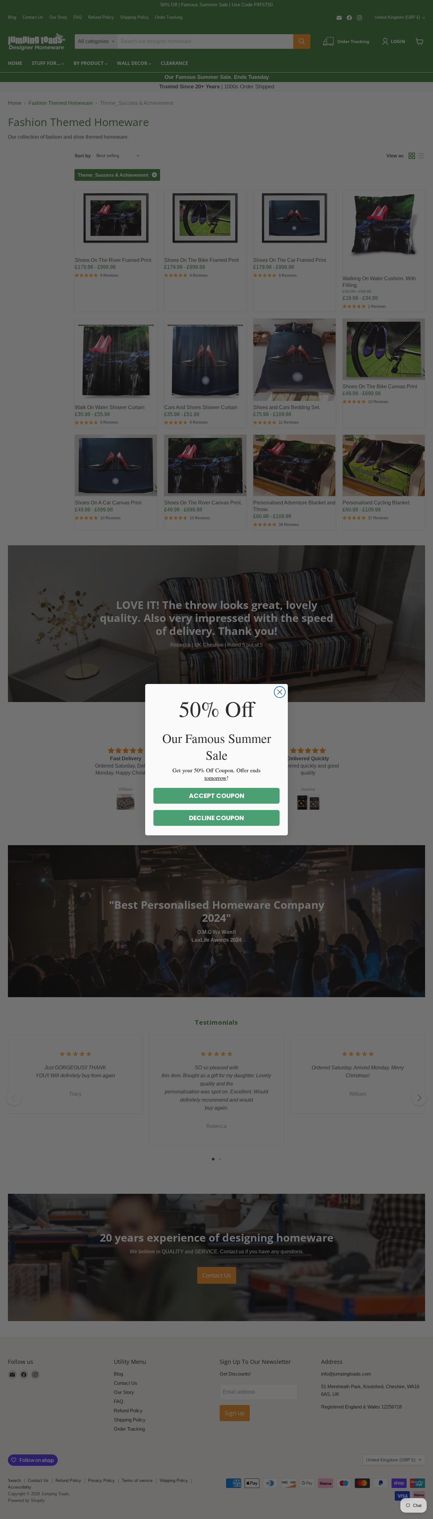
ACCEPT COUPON (216, 795)
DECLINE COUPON (216, 817)
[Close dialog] (279, 692)
